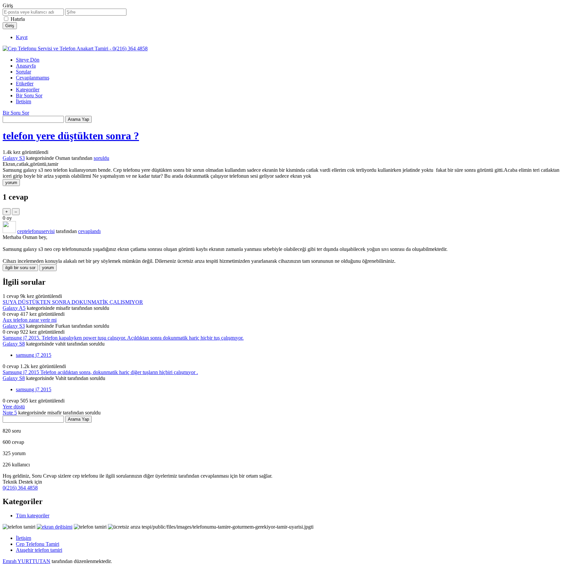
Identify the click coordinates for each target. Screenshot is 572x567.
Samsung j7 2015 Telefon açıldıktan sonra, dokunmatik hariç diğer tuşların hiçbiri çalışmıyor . (100, 372)
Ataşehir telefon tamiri (39, 550)
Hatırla (18, 19)
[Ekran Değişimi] (54, 527)
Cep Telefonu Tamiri (37, 544)
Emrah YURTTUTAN (26, 561)
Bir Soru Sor (29, 95)
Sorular (23, 71)
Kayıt (21, 37)
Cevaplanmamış (32, 77)
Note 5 (10, 412)
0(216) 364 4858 (20, 488)
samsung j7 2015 (33, 355)
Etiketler (24, 83)
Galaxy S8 (14, 344)
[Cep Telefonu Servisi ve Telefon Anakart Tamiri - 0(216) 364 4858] (75, 48)
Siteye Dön (27, 60)
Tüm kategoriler (32, 515)
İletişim (23, 101)
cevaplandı (89, 231)
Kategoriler (27, 89)
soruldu (101, 158)
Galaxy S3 (14, 158)
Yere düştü (14, 406)
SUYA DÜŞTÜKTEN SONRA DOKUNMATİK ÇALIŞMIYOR (73, 302)
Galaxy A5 (14, 308)
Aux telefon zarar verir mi (30, 320)
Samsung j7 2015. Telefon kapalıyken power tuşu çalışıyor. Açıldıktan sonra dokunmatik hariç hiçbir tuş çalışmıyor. (123, 338)
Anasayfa (26, 66)
